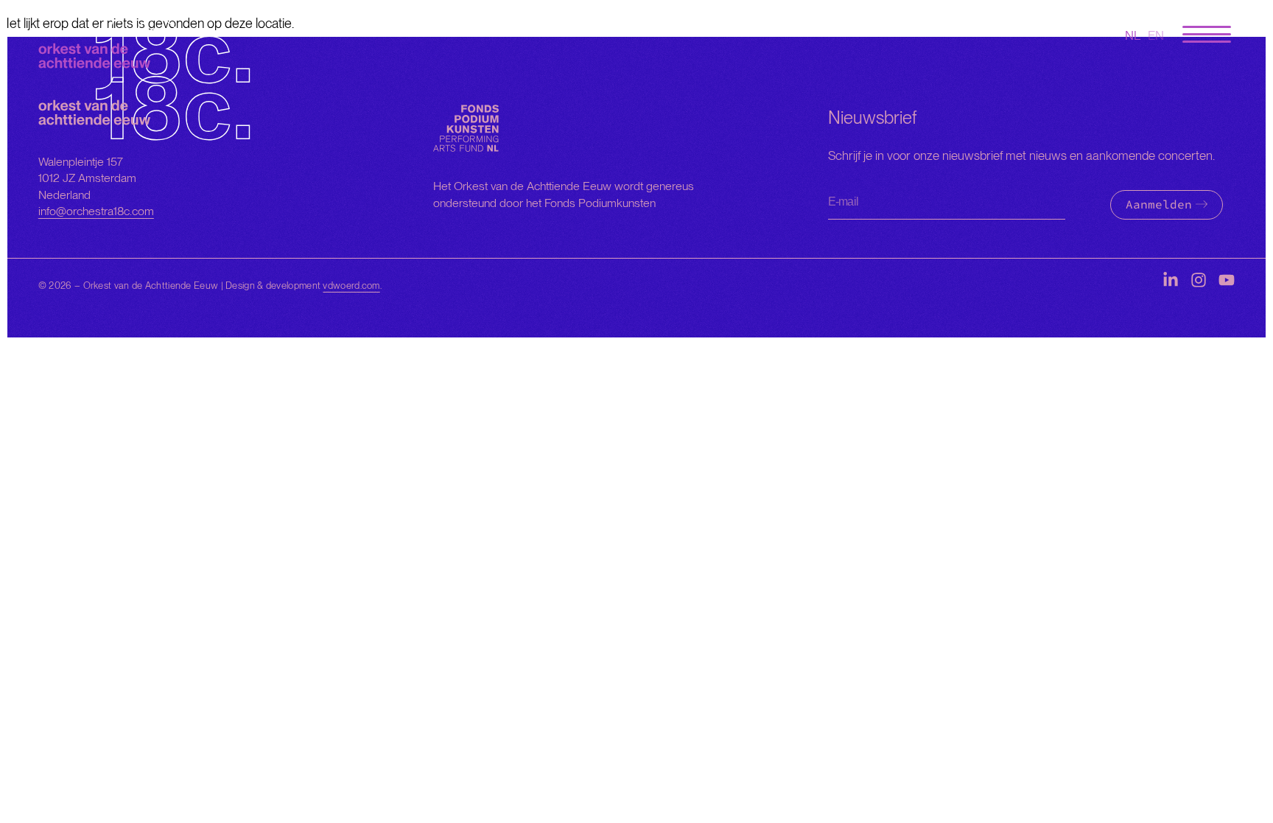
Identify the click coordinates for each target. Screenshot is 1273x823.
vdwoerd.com (351, 285)
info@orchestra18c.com (96, 211)
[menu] (1206, 35)
